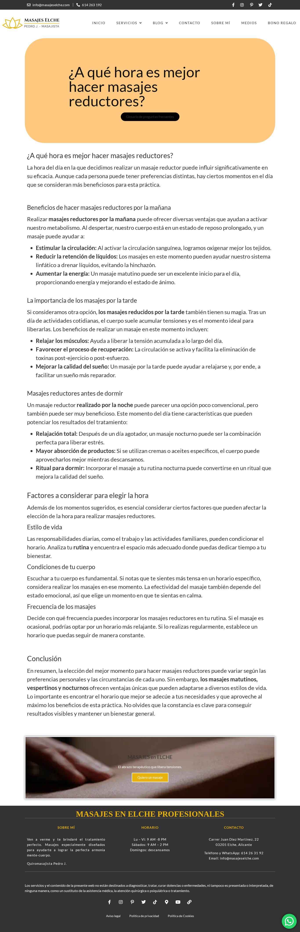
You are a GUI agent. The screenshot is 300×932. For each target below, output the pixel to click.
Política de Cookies (181, 916)
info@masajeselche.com (239, 858)
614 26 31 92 (252, 853)
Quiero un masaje (150, 777)
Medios (249, 23)
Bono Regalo (282, 23)
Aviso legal (113, 916)
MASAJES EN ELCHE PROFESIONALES (150, 814)
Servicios (126, 23)
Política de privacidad (144, 916)
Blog (158, 23)
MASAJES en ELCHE (150, 757)
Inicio (98, 23)
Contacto (189, 23)
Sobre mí (220, 23)
